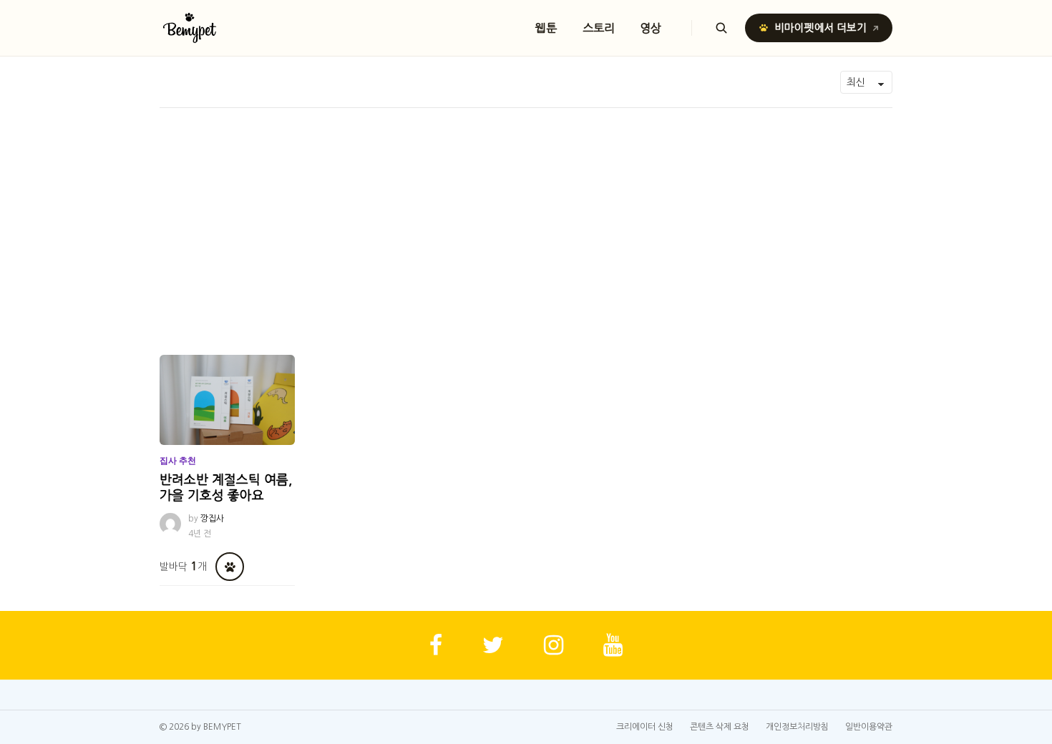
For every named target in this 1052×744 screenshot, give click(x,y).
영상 (651, 28)
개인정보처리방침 (797, 727)
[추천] (229, 566)
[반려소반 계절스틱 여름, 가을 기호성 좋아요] (227, 400)
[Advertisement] (526, 215)
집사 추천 (178, 461)
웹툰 (546, 28)
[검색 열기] (721, 27)
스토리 (599, 28)
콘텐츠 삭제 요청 (719, 727)
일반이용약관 (868, 727)
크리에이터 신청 (644, 727)
